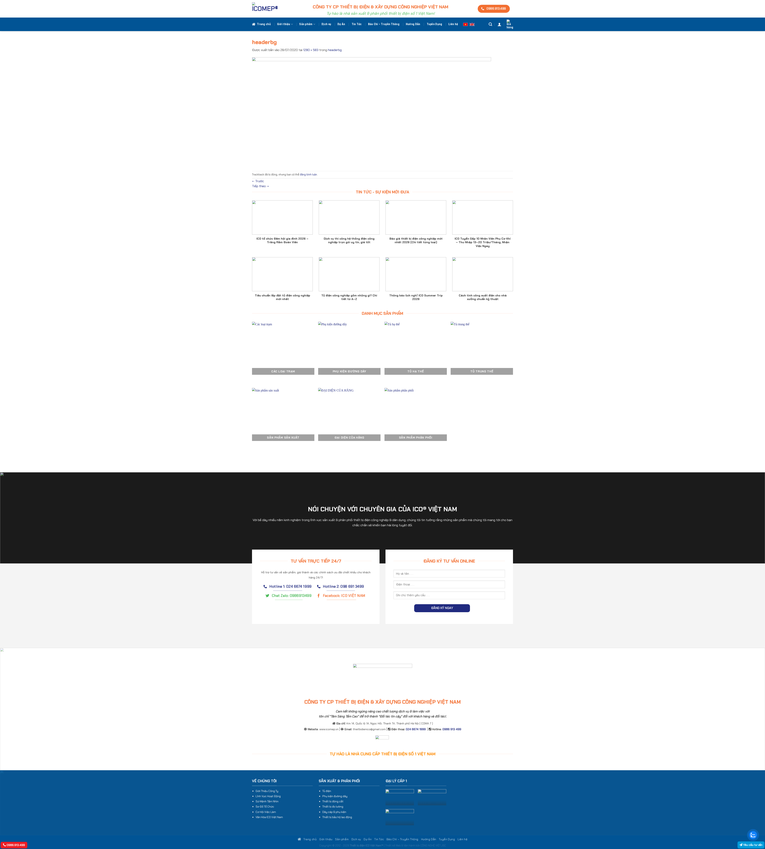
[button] (499, 24)
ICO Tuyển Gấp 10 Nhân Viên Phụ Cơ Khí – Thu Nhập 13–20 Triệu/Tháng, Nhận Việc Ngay (483, 242)
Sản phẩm (305, 24)
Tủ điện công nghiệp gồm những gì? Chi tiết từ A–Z (349, 297)
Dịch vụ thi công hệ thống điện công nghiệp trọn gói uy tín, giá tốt (349, 240)
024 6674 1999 (416, 729)
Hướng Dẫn (413, 24)
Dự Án (341, 24)
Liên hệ (453, 24)
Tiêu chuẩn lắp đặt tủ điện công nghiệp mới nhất (282, 297)
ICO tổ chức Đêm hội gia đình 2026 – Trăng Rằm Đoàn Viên (282, 240)
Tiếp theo (260, 186)
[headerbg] (371, 111)
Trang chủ (264, 24)
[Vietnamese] (465, 24)
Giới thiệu (283, 24)
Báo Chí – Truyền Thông (383, 24)
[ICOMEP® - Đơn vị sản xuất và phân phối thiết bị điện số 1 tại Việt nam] (265, 9)
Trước (258, 181)
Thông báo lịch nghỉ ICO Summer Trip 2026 (416, 297)
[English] (472, 24)
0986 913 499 (451, 729)
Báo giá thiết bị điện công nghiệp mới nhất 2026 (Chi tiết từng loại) (415, 240)
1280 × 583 (310, 50)
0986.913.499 (15, 845)
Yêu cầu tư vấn (752, 845)
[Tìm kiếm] (490, 24)
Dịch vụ (326, 24)
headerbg (335, 50)
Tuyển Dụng (434, 24)
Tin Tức (357, 24)
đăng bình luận (308, 174)
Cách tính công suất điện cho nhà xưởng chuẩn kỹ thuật (483, 297)
